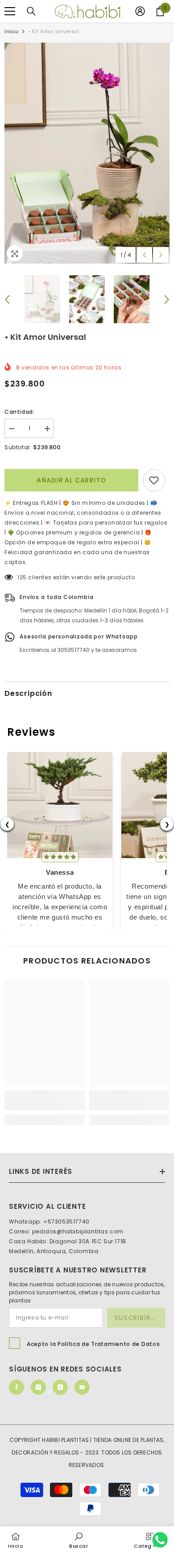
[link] (44, 1100)
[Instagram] (38, 1387)
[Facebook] (16, 1387)
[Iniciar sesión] (140, 11)
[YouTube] (82, 1387)
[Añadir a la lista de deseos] (154, 480)
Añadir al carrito (71, 480)
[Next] (161, 255)
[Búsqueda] (31, 11)
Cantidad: (19, 412)
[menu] (9, 11)
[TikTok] (60, 1387)
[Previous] (144, 255)
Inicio (11, 31)
